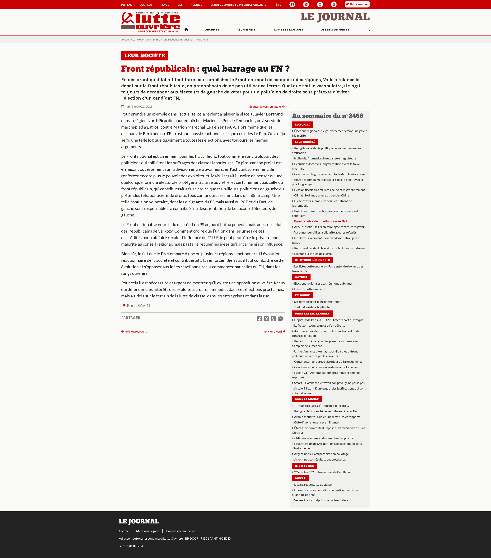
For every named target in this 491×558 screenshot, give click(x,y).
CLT (180, 5)
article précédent (135, 331)
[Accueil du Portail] (150, 22)
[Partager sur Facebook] (259, 318)
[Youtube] (320, 4)
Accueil (125, 39)
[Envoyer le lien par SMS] (280, 318)
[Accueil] (186, 29)
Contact (124, 531)
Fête (277, 5)
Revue (165, 5)
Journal (146, 5)
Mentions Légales (147, 531)
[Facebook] (292, 4)
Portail (126, 5)
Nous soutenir (359, 4)
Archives (212, 29)
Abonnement (247, 29)
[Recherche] (368, 29)
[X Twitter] (306, 4)
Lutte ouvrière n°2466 (146, 39)
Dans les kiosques (288, 29)
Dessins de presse (335, 29)
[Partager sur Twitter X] (266, 318)
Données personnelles (180, 531)
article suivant (273, 331)
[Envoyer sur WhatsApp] (273, 318)
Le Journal (335, 17)
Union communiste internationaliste (238, 5)
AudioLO (196, 5)
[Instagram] (334, 4)
